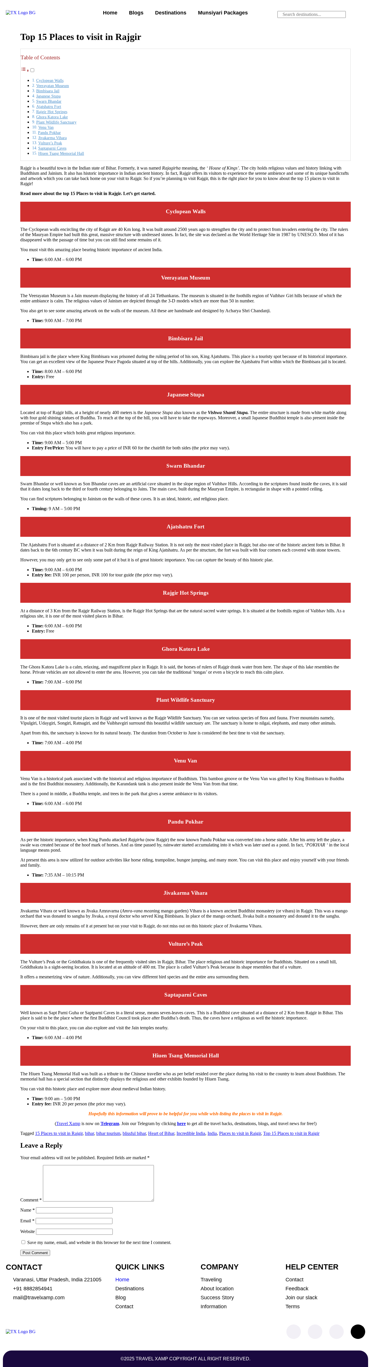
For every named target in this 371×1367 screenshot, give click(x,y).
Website (27, 1231)
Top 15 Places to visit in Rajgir (291, 1133)
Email (27, 1220)
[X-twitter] (358, 1331)
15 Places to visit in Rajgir (59, 1133)
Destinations (170, 13)
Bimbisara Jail (47, 91)
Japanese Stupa (48, 96)
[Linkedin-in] (336, 1331)
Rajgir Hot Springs (51, 111)
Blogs (136, 13)
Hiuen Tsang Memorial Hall (61, 153)
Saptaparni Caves (52, 148)
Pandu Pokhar (49, 132)
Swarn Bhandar (48, 101)
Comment (31, 1199)
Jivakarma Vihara (52, 137)
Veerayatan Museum (52, 85)
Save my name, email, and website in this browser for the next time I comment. (99, 1242)
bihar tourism (108, 1133)
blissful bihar (134, 1133)
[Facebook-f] (293, 1331)
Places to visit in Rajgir (240, 1133)
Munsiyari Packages (223, 13)
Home (110, 13)
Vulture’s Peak (50, 143)
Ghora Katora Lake (52, 117)
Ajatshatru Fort (48, 106)
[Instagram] (315, 1331)
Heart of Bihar (161, 1133)
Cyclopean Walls (49, 80)
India (212, 1133)
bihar (89, 1133)
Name (27, 1210)
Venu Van (46, 127)
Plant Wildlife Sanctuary (56, 122)
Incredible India (191, 1133)
